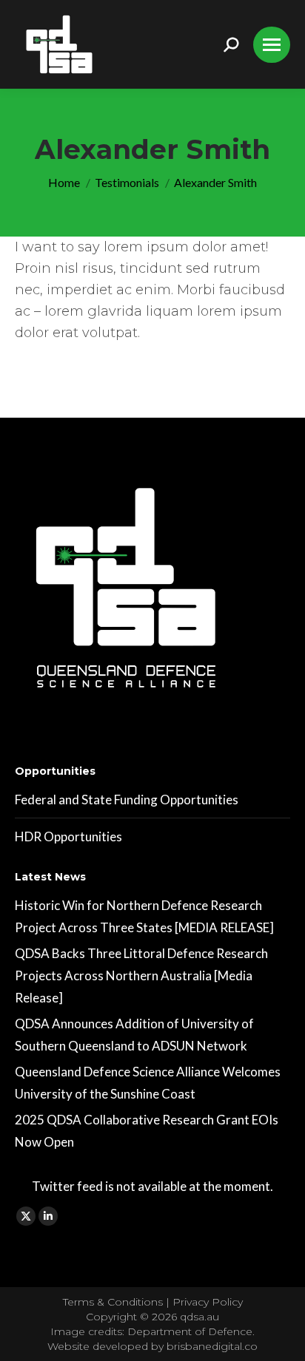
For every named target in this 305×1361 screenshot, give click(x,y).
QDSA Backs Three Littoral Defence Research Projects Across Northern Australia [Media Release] (141, 975)
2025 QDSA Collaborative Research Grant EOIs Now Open (146, 1131)
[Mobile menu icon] (271, 45)
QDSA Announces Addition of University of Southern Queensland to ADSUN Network (134, 1034)
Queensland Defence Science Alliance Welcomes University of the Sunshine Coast (148, 1083)
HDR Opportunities (68, 836)
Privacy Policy (207, 1302)
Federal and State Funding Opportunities (126, 799)
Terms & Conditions (114, 1302)
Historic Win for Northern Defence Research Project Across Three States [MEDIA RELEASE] (144, 916)
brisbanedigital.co (212, 1346)
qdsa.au (199, 1316)
